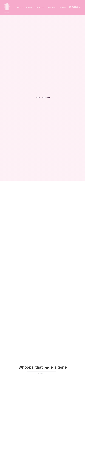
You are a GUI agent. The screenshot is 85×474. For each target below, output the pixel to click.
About (28, 7)
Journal (51, 7)
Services (39, 7)
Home (20, 7)
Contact (63, 7)
